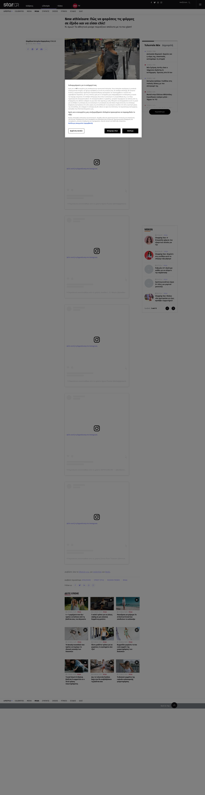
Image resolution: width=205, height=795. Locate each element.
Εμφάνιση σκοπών (76, 131)
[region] (103, 108)
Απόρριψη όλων (112, 131)
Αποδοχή (130, 131)
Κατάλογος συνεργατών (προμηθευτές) (80, 123)
